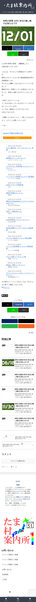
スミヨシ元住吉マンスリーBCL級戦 (19, 238)
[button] (23, 53)
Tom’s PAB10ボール (14, 211)
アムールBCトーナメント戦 (16, 257)
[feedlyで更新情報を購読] (10, 326)
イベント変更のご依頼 (10, 559)
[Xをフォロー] (26, 321)
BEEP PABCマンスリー (14, 193)
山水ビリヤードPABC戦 (14, 185)
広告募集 (5, 574)
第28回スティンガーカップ (16, 158)
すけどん (16, 491)
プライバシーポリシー (22, 596)
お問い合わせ (7, 569)
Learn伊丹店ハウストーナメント (17, 220)
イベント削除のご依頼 (10, 564)
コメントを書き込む (18, 461)
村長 (18, 485)
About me (10, 596)
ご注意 (4, 579)
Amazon (17, 137)
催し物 (5, 295)
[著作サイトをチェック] (10, 321)
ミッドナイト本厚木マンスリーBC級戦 (20, 176)
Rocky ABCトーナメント (15, 265)
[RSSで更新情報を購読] (26, 326)
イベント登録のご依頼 (10, 554)
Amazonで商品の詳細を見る (13, 133)
